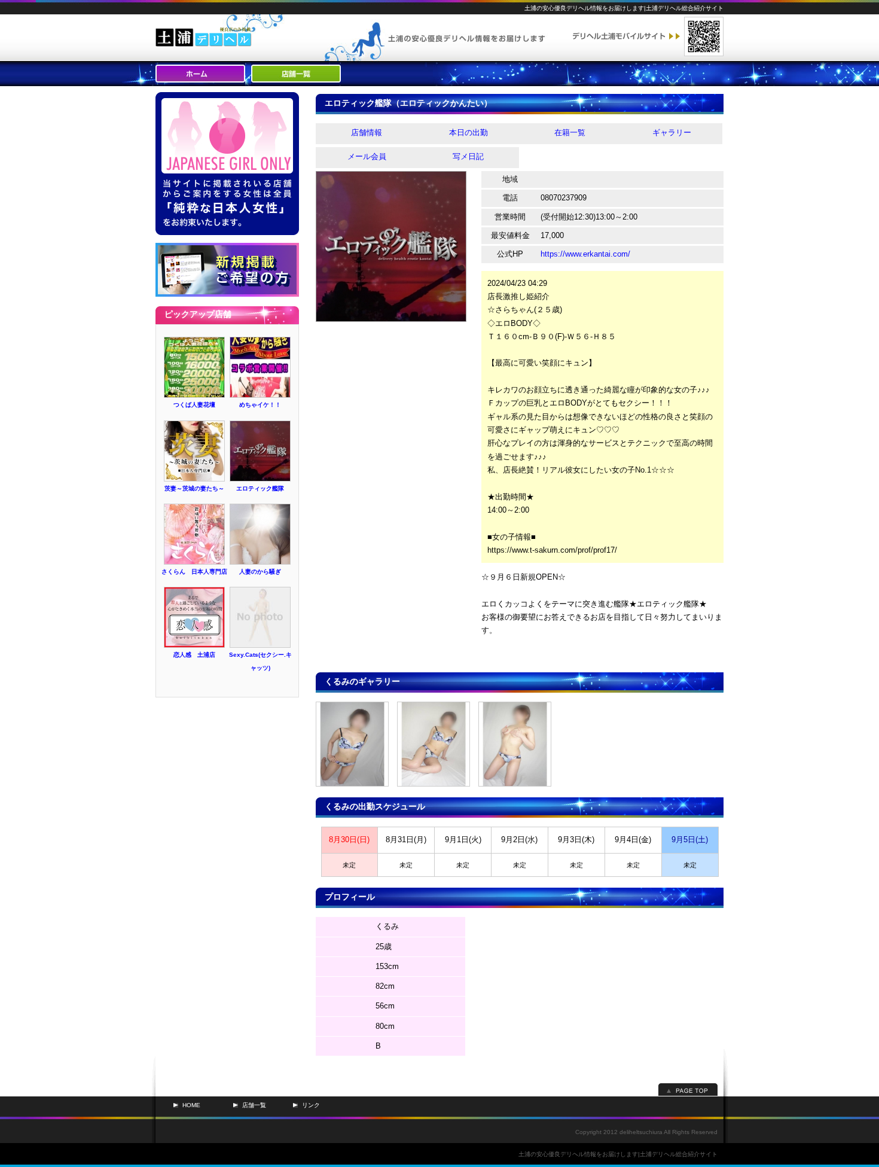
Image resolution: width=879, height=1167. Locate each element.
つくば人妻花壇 (194, 404)
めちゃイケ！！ (260, 404)
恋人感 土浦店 (194, 654)
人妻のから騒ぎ (260, 571)
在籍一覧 (569, 132)
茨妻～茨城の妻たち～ (194, 488)
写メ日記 (468, 156)
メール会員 (366, 156)
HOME (191, 1105)
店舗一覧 (254, 1105)
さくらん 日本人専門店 (194, 571)
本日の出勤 (468, 132)
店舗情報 (366, 132)
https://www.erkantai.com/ (585, 253)
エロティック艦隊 (260, 488)
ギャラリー (671, 132)
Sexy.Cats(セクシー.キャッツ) (260, 661)
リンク (311, 1105)
